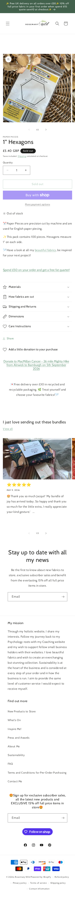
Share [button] (10, 338)
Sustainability (16, 755)
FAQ (10, 763)
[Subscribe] (63, 596)
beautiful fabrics (45, 250)
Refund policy (62, 877)
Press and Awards (19, 737)
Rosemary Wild (23, 877)
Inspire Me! (14, 729)
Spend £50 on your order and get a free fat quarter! (36, 270)
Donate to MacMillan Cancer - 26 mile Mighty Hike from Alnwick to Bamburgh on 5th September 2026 (36, 364)
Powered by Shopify (41, 877)
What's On (14, 720)
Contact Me (15, 781)
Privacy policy (20, 883)
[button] (7, 23)
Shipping (22, 156)
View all (8, 429)
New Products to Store (22, 711)
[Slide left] (29, 129)
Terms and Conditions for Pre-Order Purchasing (37, 772)
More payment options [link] (37, 204)
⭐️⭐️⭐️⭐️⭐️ (19, 484)
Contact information (39, 888)
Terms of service (38, 883)
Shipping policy (58, 883)
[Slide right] (46, 129)
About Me (14, 746)
